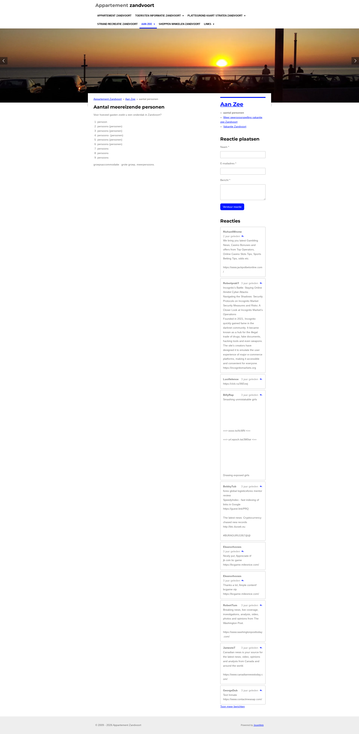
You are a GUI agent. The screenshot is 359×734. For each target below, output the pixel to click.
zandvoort (124, 5)
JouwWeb (259, 725)
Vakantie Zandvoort (234, 126)
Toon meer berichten (232, 706)
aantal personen (148, 99)
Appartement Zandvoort (107, 99)
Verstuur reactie (232, 206)
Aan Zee (130, 99)
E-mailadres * (228, 163)
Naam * (224, 146)
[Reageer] (243, 236)
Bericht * (225, 180)
